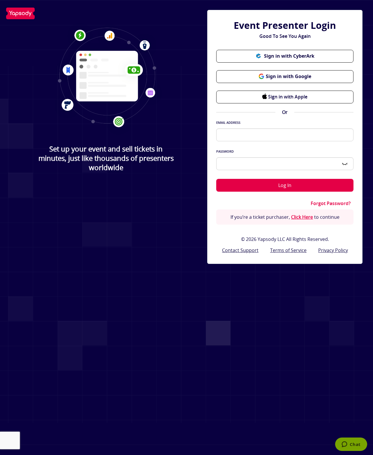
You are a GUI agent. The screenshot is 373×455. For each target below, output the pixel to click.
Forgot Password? (331, 203)
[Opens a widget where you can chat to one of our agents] (351, 445)
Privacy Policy (333, 250)
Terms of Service (288, 250)
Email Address (228, 122)
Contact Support (240, 250)
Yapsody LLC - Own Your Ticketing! (20, 13)
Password (225, 151)
